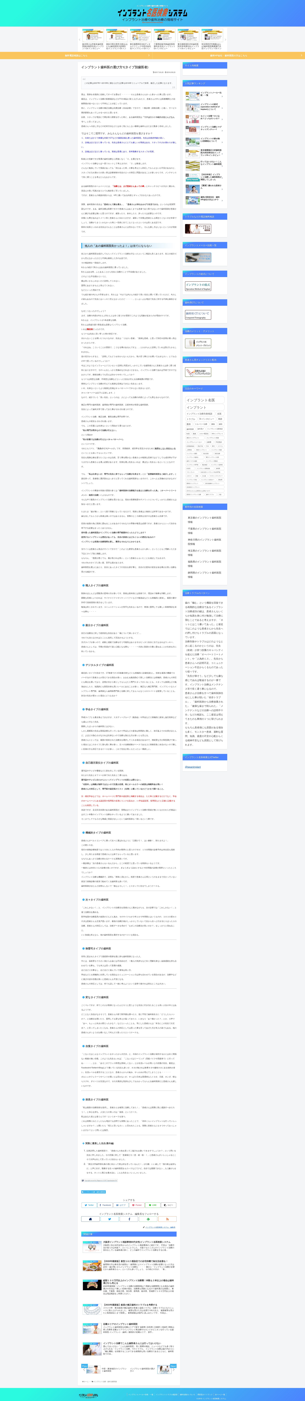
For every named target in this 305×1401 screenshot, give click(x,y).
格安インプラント (201, 450)
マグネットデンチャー (216, 476)
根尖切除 (206, 453)
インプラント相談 (216, 450)
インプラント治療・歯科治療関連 (94, 1192)
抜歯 (197, 476)
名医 (219, 413)
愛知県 (220, 480)
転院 (188, 433)
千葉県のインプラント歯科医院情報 (204, 531)
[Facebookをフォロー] (129, 1219)
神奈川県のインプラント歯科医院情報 (204, 542)
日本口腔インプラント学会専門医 (210, 472)
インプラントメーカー (194, 442)
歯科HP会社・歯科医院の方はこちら (228, 55)
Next (225, 40)
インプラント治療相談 (215, 429)
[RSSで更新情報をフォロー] (167, 1219)
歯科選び (200, 429)
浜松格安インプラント (193, 487)
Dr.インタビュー (206, 418)
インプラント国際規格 (203, 468)
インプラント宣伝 (192, 480)
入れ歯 (204, 476)
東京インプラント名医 (212, 457)
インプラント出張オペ (207, 480)
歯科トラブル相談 (192, 461)
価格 (213, 424)
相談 (220, 418)
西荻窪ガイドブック (205, 1394)
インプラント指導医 (217, 465)
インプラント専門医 (192, 465)
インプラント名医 (201, 399)
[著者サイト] (90, 1219)
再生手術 (200, 446)
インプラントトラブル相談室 (167, 1394)
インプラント (197, 407)
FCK (207, 446)
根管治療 (217, 453)
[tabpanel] (93, 39)
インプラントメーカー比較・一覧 (140, 1394)
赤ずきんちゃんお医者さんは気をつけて (198, 491)
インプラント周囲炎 (212, 461)
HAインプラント (217, 433)
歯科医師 (190, 429)
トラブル (191, 418)
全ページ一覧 (220, 1394)
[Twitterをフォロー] (110, 1219)
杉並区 (189, 468)
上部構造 (189, 450)
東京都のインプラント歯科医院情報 (204, 520)
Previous (79, 40)
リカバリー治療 (201, 424)
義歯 (194, 433)
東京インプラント (193, 438)
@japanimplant (193, 766)
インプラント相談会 (192, 457)
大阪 (220, 494)
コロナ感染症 (203, 433)
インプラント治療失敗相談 (199, 413)
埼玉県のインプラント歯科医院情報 (204, 553)
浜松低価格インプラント (212, 483)
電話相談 (204, 465)
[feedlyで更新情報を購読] (148, 1219)
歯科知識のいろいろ (187, 1394)
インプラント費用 (192, 453)
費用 (189, 424)
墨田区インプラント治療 (194, 494)
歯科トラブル (210, 494)
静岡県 (218, 468)
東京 (213, 446)
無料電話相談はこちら (76, 55)
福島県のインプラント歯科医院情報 (204, 564)
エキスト (189, 476)
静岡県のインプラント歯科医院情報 (204, 575)
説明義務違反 (190, 446)
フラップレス (190, 472)
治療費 (209, 442)
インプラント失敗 (212, 438)
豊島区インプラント (192, 483)
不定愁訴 (219, 442)
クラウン (220, 446)
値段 (220, 424)
